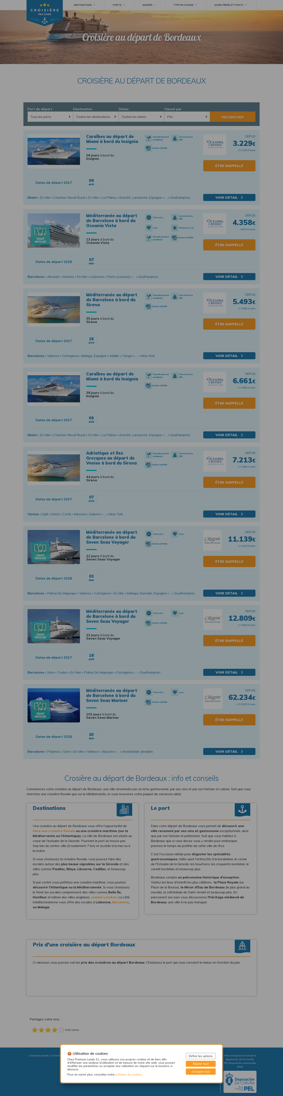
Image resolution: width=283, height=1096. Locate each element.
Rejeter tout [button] (201, 1063)
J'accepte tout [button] (201, 1071)
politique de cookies (128, 1074)
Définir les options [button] (201, 1056)
